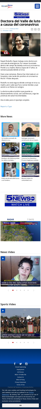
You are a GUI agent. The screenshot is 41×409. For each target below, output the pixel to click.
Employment (20, 369)
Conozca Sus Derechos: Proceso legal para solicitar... (30, 159)
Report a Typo (6, 106)
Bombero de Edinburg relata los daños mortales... (10, 159)
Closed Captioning (20, 367)
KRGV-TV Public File (20, 374)
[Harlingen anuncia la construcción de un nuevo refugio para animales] (30, 129)
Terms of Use (21, 385)
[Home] (14, 6)
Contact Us (20, 377)
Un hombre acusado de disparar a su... (9, 139)
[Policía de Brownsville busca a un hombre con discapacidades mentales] (10, 169)
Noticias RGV (14, 29)
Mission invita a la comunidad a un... (27, 179)
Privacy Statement (20, 382)
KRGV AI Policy (20, 380)
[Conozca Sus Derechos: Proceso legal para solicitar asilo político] (30, 149)
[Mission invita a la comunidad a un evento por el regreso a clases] (30, 169)
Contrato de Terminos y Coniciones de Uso (20, 387)
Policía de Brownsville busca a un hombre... (10, 179)
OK (20, 405)
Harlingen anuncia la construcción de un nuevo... (30, 139)
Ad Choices (20, 372)
